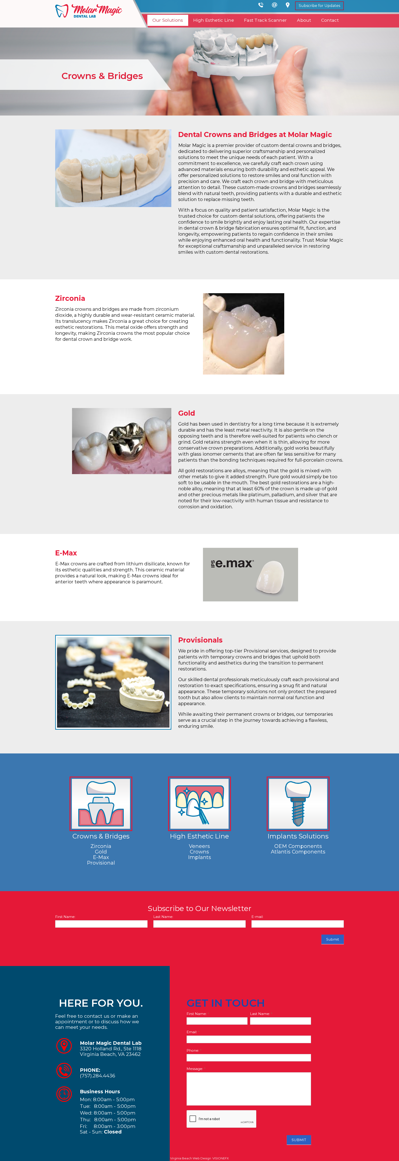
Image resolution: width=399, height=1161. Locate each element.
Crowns (199, 852)
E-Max (101, 857)
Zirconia (101, 846)
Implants (199, 857)
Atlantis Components (298, 852)
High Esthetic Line (199, 836)
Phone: (194, 1050)
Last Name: (163, 916)
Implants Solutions (298, 836)
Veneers (199, 846)
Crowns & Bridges (101, 836)
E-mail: (257, 916)
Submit (332, 939)
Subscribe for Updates (319, 5)
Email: (193, 1032)
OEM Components (298, 846)
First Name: (65, 916)
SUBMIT (299, 1140)
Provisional (101, 863)
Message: (196, 1069)
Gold (101, 852)
